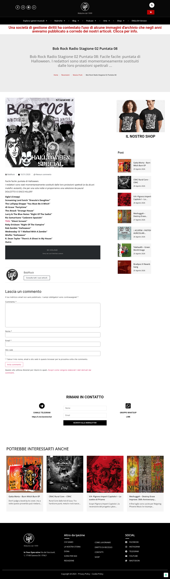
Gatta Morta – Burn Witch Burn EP (24, 496)
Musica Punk (77, 75)
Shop (119, 20)
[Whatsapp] (34, 7)
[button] (151, 5)
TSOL (7, 221)
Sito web (9, 350)
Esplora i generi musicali (33, 20)
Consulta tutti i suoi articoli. (37, 278)
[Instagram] (23, 7)
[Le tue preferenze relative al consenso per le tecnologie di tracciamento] (166, 575)
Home (56, 75)
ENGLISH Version (139, 20)
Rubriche (58, 20)
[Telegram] (28, 7)
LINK (128, 417)
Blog (74, 20)
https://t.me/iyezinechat (42, 417)
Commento (10, 302)
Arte (105, 20)
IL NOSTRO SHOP (140, 136)
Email (8, 340)
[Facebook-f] (18, 7)
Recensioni (65, 75)
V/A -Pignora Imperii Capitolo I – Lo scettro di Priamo (142, 199)
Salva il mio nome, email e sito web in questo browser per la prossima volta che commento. (47, 359)
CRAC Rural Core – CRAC (60, 496)
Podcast (89, 20)
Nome (8, 331)
